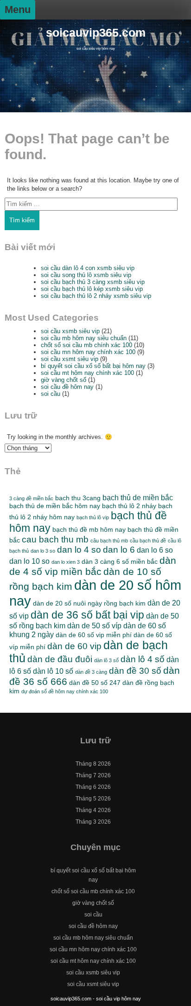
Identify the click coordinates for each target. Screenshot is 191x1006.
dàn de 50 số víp (94, 625)
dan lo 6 (119, 550)
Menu (18, 9)
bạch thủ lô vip (92, 517)
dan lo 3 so (43, 551)
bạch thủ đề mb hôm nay (89, 529)
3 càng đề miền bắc (31, 498)
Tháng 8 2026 (93, 764)
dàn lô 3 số (106, 660)
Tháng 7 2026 (93, 775)
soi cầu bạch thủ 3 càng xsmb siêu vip (93, 281)
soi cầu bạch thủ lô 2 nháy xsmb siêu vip (96, 295)
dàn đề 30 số (135, 671)
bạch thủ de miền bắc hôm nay (54, 505)
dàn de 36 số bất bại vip (87, 615)
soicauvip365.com (96, 32)
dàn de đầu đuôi (59, 659)
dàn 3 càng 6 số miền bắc (120, 561)
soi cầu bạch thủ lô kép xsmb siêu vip (92, 288)
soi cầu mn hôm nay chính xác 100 (88, 351)
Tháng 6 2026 (93, 787)
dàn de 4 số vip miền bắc (92, 566)
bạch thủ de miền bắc (137, 497)
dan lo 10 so (29, 561)
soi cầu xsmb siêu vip (70, 331)
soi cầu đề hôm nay (67, 386)
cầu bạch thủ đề (148, 540)
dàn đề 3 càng (91, 672)
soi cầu (50, 393)
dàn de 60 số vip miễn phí (94, 634)
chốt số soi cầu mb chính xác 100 (86, 345)
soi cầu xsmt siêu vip (69, 358)
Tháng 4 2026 (93, 810)
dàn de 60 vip (74, 646)
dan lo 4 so (79, 550)
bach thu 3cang (78, 498)
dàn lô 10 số (53, 671)
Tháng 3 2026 (93, 822)
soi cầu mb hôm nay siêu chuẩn (84, 338)
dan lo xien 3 (65, 562)
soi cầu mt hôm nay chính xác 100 (87, 372)
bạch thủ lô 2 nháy (129, 505)
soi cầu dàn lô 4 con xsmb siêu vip (87, 267)
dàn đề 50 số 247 (95, 682)
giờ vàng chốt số (63, 379)
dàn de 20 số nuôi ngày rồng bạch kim (89, 603)
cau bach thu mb (55, 539)
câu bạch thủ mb (109, 540)
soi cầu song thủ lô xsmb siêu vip (86, 274)
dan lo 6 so (155, 550)
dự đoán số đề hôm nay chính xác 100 (64, 691)
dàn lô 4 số (143, 659)
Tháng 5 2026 (93, 798)
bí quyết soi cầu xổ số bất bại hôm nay (93, 365)
